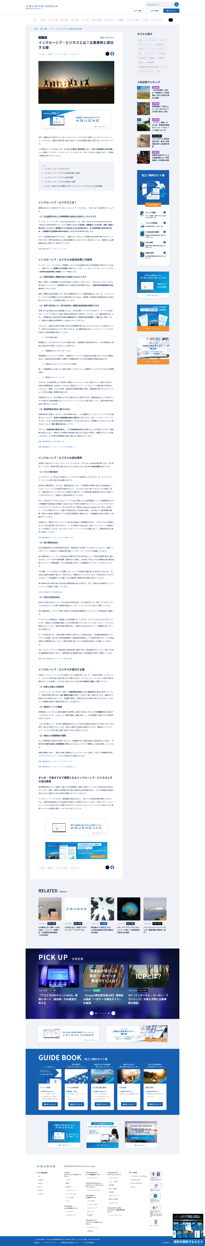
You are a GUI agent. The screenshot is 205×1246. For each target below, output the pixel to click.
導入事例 (68, 1187)
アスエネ (68, 1180)
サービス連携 (69, 1197)
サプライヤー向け (92, 1204)
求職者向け (90, 1231)
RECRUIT (40, 1190)
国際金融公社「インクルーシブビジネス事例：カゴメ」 (58, 537)
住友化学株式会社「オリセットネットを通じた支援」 (57, 658)
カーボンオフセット (71, 1194)
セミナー (68, 1201)
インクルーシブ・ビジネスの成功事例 (57, 177)
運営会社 (36, 1242)
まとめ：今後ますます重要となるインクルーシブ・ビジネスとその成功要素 (72, 186)
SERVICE (40, 1183)
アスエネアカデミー (93, 1178)
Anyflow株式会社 (135, 1180)
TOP (39, 1176)
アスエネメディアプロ (115, 1215)
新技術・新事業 (113, 1199)
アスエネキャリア (92, 1227)
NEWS (39, 1187)
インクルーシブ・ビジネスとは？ (56, 168)
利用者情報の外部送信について (70, 1242)
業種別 (68, 1183)
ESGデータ (90, 1211)
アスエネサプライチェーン (94, 1190)
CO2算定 (111, 1192)
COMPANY (41, 1180)
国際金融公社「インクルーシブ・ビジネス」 (55, 249)
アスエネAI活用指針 (88, 1242)
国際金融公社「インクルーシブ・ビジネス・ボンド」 (57, 761)
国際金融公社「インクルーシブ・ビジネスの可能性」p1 (58, 447)
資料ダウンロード (50, 1104)
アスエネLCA (69, 1211)
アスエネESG (91, 1201)
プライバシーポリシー (50, 1242)
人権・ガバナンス (114, 1195)
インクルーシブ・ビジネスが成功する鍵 (58, 181)
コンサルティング (71, 1190)
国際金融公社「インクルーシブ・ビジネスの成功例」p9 (58, 767)
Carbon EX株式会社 (136, 1183)
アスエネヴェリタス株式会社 (138, 1176)
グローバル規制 (113, 1181)
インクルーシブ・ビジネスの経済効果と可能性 (61, 173)
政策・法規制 (112, 1188)
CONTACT (41, 1194)
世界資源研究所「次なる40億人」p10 (53, 441)
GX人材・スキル (113, 1203)
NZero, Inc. (133, 1187)
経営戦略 (111, 1185)
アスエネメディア (114, 1178)
